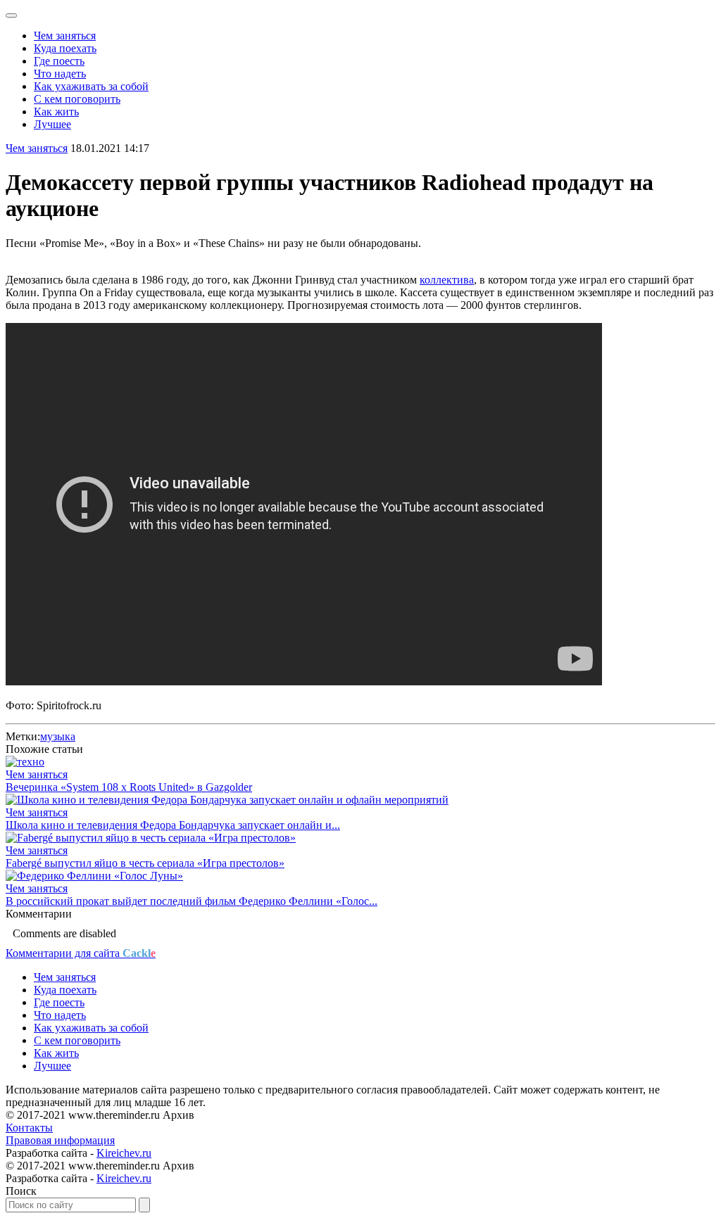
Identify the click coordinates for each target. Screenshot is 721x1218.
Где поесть (59, 61)
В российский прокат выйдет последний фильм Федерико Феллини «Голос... (191, 901)
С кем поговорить (77, 99)
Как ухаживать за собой (91, 86)
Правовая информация (60, 1140)
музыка (57, 736)
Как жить (56, 112)
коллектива (447, 280)
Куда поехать (65, 48)
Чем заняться (65, 36)
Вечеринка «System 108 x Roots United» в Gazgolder (129, 787)
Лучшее (52, 124)
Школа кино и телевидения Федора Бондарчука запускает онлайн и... (173, 825)
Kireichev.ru (123, 1153)
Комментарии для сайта (81, 953)
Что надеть (60, 74)
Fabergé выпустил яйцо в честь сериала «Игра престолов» (145, 863)
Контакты (29, 1128)
